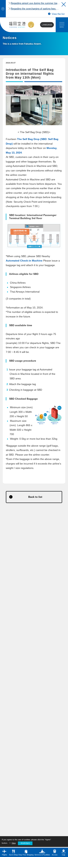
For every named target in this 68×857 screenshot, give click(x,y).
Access (54, 855)
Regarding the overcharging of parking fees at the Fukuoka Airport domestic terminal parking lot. (35, 8)
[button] (63, 4)
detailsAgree (25, 843)
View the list (58, 14)
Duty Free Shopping (26, 855)
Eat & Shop (13, 855)
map (63, 855)
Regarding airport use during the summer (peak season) (35, 3)
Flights (4, 855)
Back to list (35, 497)
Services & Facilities (42, 855)
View (14, 843)
